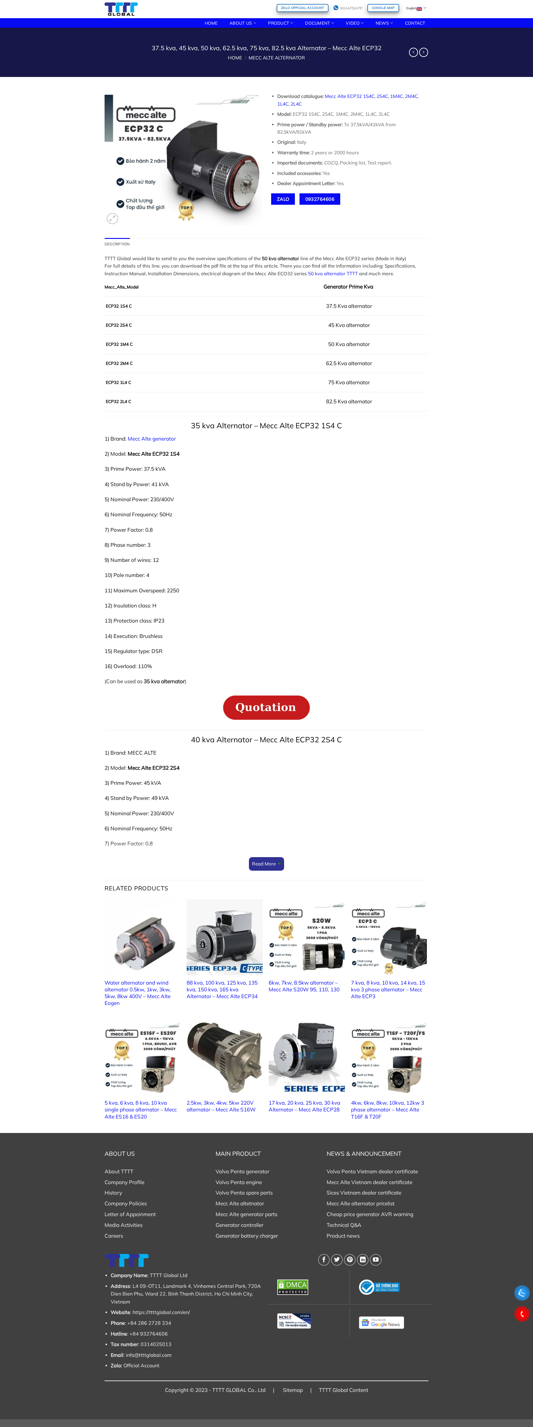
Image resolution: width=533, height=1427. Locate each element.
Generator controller (239, 1225)
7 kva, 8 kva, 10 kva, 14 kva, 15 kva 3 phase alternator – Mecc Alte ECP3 (388, 989)
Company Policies (126, 1203)
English (411, 8)
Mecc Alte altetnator (240, 1203)
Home (235, 58)
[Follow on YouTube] (376, 1260)
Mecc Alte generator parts (246, 1214)
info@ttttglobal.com (148, 1355)
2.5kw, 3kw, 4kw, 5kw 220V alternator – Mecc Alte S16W (221, 1106)
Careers (114, 1235)
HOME (211, 23)
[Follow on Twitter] (337, 1260)
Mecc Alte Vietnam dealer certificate (369, 1182)
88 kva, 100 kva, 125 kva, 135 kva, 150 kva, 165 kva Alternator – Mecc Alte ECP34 (222, 989)
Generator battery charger (247, 1235)
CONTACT (415, 23)
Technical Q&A (344, 1225)
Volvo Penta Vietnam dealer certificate (372, 1171)
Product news (343, 1235)
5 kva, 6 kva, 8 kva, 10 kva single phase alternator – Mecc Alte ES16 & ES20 (141, 1109)
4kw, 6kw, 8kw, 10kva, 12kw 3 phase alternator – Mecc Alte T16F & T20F (387, 1109)
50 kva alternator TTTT (333, 273)
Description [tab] (117, 244)
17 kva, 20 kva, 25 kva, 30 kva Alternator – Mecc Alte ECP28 (304, 1106)
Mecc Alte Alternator (277, 58)
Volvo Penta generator (242, 1171)
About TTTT (119, 1171)
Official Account (141, 1365)
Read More (264, 864)
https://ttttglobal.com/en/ (161, 1312)
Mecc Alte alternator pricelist (361, 1203)
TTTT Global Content (343, 1390)
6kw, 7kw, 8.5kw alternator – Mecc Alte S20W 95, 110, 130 (304, 986)
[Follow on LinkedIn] (363, 1260)
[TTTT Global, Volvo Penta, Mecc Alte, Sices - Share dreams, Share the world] (121, 9)
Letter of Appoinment (130, 1214)
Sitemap (293, 1390)
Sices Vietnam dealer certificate (364, 1192)
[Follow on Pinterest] (350, 1260)
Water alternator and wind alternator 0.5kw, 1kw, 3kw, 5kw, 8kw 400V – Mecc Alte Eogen (138, 992)
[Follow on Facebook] (324, 1260)
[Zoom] (112, 218)
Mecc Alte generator (152, 438)
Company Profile (124, 1182)
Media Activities (124, 1225)
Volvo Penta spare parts (244, 1192)
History (113, 1192)
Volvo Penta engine (239, 1182)
